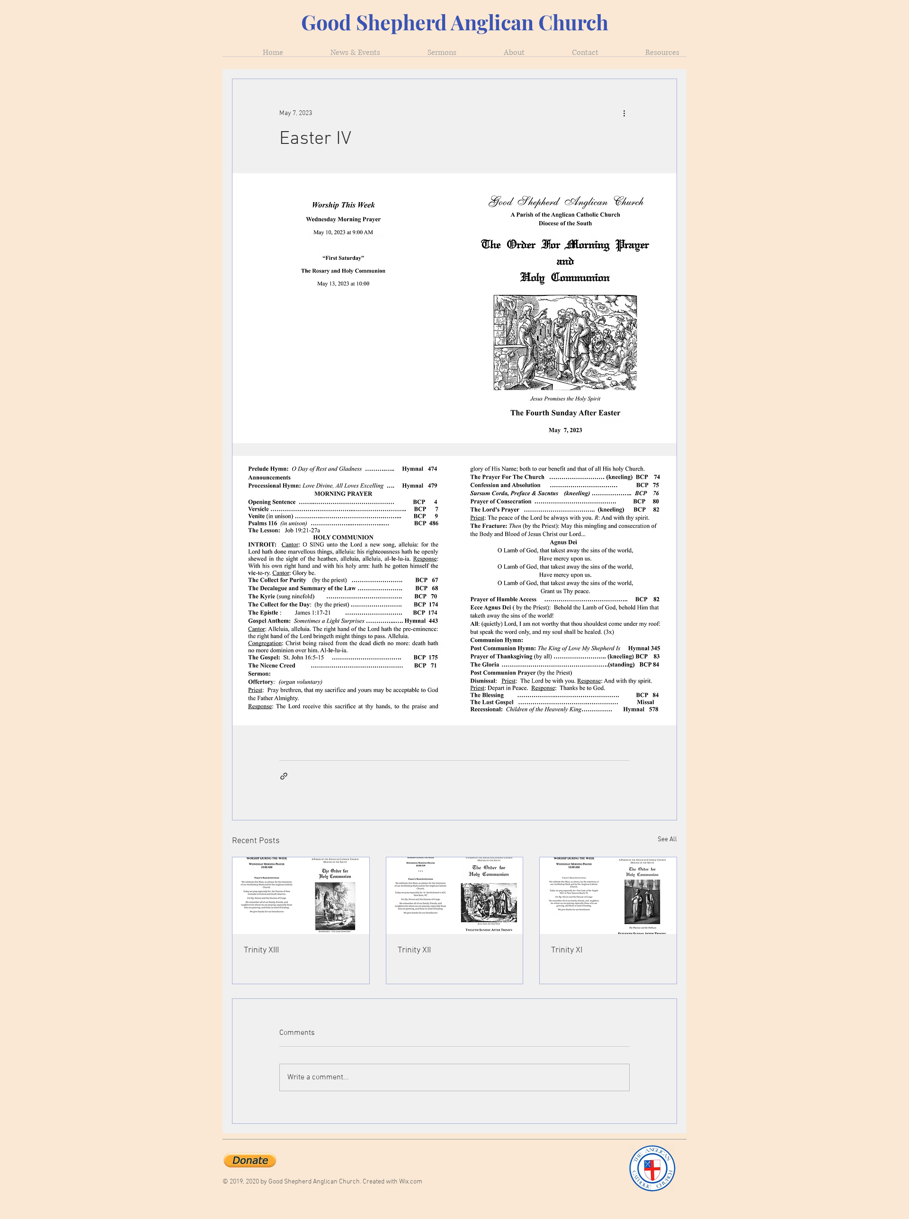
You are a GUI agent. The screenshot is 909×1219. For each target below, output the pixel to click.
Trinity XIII (261, 950)
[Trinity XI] (608, 895)
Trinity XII (414, 950)
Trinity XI (566, 950)
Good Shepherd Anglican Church (454, 22)
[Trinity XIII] (300, 895)
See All (667, 840)
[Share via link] (283, 776)
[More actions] (624, 113)
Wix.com (410, 1182)
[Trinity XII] (454, 895)
